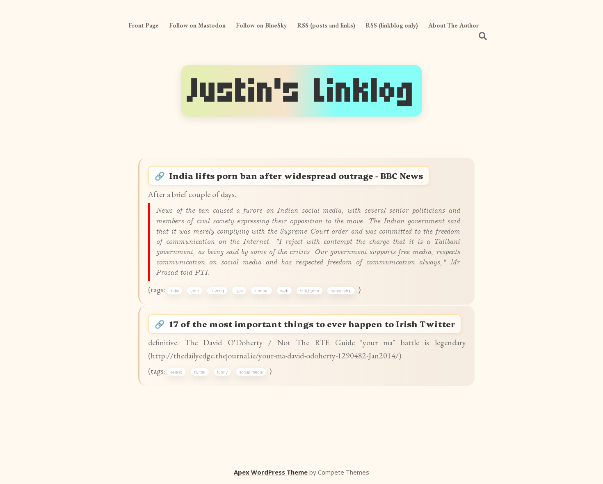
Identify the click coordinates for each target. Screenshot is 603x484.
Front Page (143, 25)
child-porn (309, 290)
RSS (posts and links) (326, 25)
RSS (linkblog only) (391, 25)
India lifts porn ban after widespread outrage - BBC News (296, 175)
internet (261, 290)
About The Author (453, 25)
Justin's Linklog (301, 91)
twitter (200, 371)
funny (222, 371)
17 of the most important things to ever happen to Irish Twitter (312, 323)
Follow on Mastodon (197, 25)
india (174, 290)
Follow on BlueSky (261, 25)
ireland (176, 371)
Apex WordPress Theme (271, 472)
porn (194, 290)
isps (239, 290)
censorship (341, 290)
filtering (217, 290)
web (284, 290)
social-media (251, 371)
